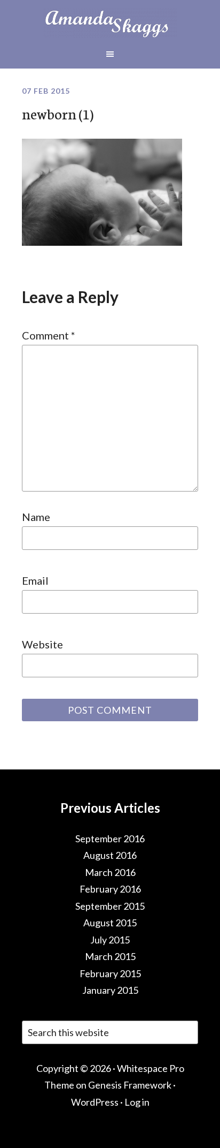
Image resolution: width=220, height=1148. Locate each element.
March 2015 (110, 956)
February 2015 (110, 973)
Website (42, 644)
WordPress (95, 1102)
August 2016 (110, 855)
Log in (137, 1102)
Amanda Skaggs (110, 23)
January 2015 (110, 990)
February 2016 (110, 889)
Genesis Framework (129, 1085)
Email (35, 580)
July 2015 (110, 940)
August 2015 (110, 922)
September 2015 (110, 906)
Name (36, 516)
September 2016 (110, 838)
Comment (48, 335)
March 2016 (110, 872)
